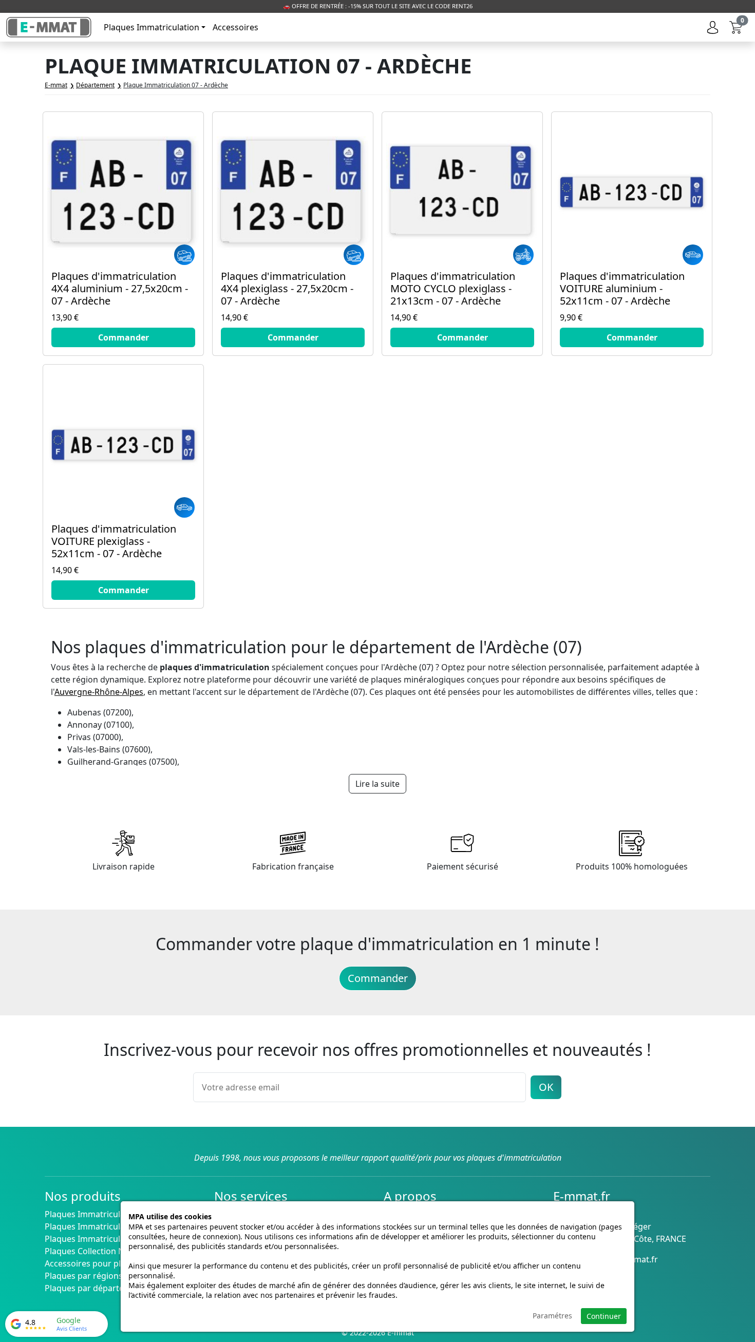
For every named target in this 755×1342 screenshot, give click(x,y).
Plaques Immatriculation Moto (104, 1226)
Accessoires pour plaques (94, 1263)
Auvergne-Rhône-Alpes (98, 691)
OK (546, 1087)
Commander (378, 978)
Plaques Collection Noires (94, 1251)
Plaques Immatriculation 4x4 (100, 1238)
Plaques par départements (96, 1288)
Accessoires (235, 27)
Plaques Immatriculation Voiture (108, 1214)
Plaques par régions (84, 1275)
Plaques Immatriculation (151, 27)
